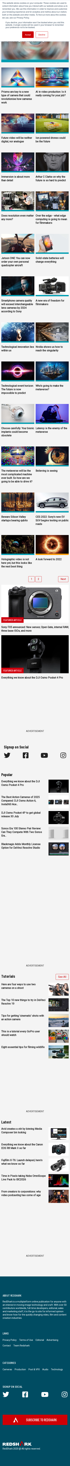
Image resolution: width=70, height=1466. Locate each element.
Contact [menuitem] (7, 1345)
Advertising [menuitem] (52, 1340)
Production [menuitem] (20, 1369)
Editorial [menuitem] (40, 1340)
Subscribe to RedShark (41, 1420)
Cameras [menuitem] (7, 1369)
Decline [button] (41, 34)
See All (62, 976)
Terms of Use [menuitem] (26, 1340)
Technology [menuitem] (57, 1369)
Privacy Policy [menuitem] (10, 1340)
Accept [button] (28, 34)
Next (63, 579)
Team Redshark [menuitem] (21, 1345)
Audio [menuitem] (45, 1369)
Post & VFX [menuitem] (34, 1369)
